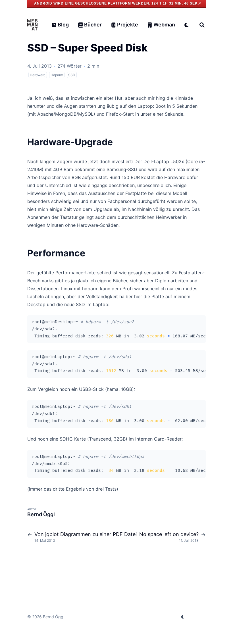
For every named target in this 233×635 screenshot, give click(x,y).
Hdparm (57, 75)
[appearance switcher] (186, 25)
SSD (71, 75)
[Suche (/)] (202, 25)
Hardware (37, 75)
